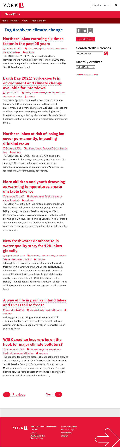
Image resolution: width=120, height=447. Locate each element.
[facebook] (79, 31)
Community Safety (69, 427)
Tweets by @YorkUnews (87, 74)
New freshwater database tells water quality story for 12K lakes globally (32, 245)
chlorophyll (36, 255)
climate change (35, 48)
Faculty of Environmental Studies (18, 353)
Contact (34, 432)
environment (9, 96)
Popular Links (100, 5)
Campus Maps (37, 438)
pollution (27, 259)
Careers (64, 435)
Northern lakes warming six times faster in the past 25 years (33, 41)
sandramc (29, 52)
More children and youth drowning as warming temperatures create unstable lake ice (34, 186)
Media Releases (10, 20)
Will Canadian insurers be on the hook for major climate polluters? (33, 342)
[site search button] (106, 53)
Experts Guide (85, 39)
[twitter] (85, 31)
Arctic (27, 92)
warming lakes (13, 52)
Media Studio (39, 20)
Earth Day (50, 92)
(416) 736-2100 (38, 435)
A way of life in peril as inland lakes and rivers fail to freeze (34, 302)
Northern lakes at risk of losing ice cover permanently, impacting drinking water (33, 138)
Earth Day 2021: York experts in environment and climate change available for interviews (32, 83)
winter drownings (11, 200)
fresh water (16, 259)
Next (53, 394)
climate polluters (53, 349)
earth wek (60, 92)
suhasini (31, 96)
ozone (19, 96)
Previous (15, 394)
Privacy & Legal (67, 429)
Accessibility (66, 432)
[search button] (116, 5)
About (25, 20)
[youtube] (90, 31)
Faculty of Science (51, 48)
